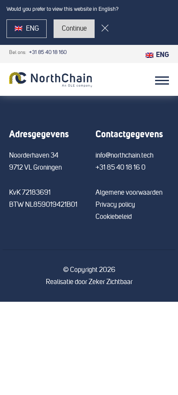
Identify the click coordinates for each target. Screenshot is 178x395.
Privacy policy (115, 204)
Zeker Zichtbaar (111, 281)
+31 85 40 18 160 (47, 52)
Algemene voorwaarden (128, 192)
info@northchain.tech (124, 155)
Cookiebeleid (113, 216)
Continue (74, 28)
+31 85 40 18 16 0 (120, 167)
